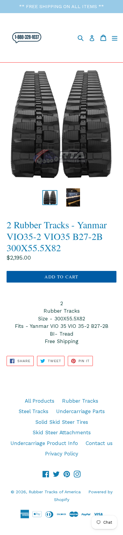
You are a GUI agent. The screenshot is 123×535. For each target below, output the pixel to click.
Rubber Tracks (80, 401)
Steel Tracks (33, 411)
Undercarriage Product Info (44, 443)
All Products (39, 401)
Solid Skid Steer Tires (61, 422)
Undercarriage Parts (80, 411)
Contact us (99, 443)
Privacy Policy (61, 454)
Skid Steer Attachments (62, 432)
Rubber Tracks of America (55, 491)
